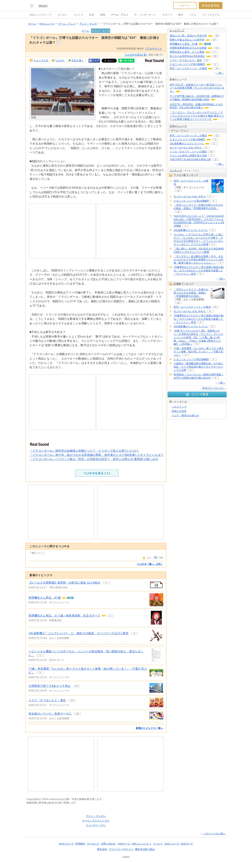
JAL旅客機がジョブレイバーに (187, 143)
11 (215, 159)
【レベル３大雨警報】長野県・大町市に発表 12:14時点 (64, 582)
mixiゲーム (124, 843)
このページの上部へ (214, 833)
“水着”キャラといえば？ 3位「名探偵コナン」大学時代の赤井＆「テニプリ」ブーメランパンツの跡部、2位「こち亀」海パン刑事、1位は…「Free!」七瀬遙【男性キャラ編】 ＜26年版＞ (198, 337)
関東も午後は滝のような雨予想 (187, 39)
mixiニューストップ (41, 14)
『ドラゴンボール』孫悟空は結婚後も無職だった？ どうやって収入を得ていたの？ (84, 450)
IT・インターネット (145, 14)
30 (215, 56)
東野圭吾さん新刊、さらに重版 (187, 52)
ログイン (185, 5)
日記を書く (77, 60)
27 (214, 40)
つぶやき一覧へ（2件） (150, 564)
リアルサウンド (153, 48)
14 (217, 48)
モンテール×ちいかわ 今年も (186, 147)
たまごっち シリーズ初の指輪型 (187, 64)
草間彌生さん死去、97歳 (45, 597)
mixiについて (66, 843)
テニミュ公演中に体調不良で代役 (188, 155)
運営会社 (102, 849)
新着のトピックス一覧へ (149, 728)
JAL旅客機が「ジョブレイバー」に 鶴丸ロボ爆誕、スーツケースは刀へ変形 (79, 633)
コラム (192, 14)
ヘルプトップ (179, 406)
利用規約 (80, 843)
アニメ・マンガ (88, 23)
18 (77, 714)
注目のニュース (178, 126)
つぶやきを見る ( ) (96, 473)
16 (178, 212)
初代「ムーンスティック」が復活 (188, 68)
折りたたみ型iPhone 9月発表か (187, 56)
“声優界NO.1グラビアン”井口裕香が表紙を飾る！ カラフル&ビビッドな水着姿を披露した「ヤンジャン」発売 (199, 270)
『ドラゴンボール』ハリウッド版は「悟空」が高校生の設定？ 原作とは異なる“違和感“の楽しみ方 (94, 459)
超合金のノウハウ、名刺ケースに (50, 713)
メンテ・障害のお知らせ (185, 415)
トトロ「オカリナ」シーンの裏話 (188, 151)
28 (217, 36)
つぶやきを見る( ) (136, 54)
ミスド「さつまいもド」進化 (47, 700)
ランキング (176, 170)
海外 (180, 14)
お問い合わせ (108, 843)
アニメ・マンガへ (96, 816)
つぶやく (60, 60)
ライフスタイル (211, 14)
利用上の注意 (179, 411)
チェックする (40, 60)
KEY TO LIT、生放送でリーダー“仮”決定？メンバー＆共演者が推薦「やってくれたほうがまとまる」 (197, 88)
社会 (91, 14)
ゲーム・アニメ (119, 14)
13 (72, 700)
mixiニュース (47, 23)
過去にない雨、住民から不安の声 (188, 35)
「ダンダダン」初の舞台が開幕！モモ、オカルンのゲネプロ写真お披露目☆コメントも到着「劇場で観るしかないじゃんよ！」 (198, 259)
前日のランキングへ (213, 388)
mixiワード (187, 843)
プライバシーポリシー (121, 849)
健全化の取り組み (145, 849)
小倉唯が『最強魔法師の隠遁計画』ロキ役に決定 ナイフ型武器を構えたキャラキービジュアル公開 (198, 367)
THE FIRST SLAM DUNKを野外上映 (190, 159)
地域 (102, 14)
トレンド (78, 14)
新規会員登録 (210, 5)
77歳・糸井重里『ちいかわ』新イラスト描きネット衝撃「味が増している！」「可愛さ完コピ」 (199, 351)
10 (217, 68)
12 (217, 135)
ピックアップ (177, 30)
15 (76, 686)
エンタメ (63, 14)
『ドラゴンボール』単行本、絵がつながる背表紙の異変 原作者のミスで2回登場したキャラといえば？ (96, 454)
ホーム (32, 23)
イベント (158, 843)
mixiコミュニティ (141, 843)
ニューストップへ (96, 825)
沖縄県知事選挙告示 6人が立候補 (188, 47)
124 (70, 598)
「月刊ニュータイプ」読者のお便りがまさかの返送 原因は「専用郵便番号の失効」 (191, 293)
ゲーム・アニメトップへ (96, 820)
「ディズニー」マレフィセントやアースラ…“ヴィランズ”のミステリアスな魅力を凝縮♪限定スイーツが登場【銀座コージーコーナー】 (197, 115)
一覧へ (220, 73)
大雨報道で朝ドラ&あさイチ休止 (50, 685)
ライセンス (93, 843)
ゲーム (85, 31)
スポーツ (167, 14)
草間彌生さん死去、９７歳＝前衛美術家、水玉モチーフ (64, 615)
